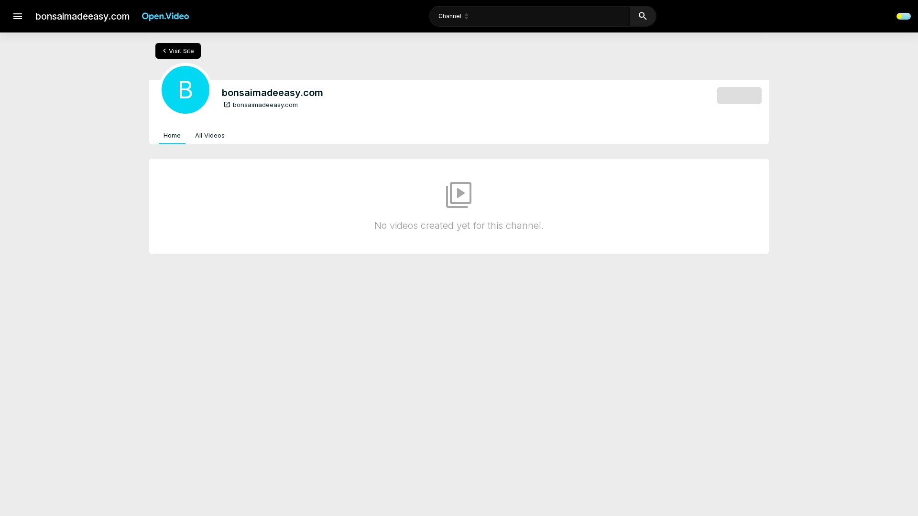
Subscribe (739, 95)
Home (172, 135)
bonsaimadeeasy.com (260, 104)
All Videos (210, 135)
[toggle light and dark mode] (903, 16)
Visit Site (177, 50)
